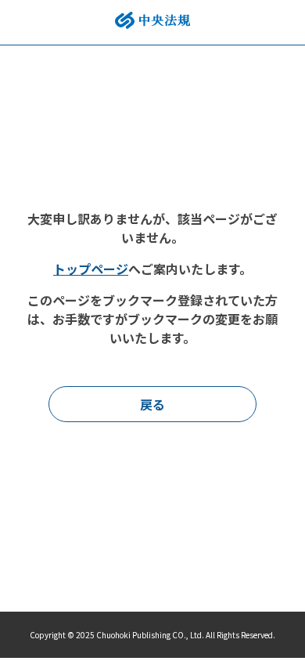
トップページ (90, 268)
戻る (152, 404)
